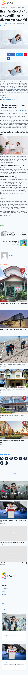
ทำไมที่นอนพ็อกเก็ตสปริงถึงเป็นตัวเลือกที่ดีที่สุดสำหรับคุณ (12, 97)
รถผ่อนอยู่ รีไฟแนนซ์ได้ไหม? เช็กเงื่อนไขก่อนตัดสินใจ (12, 542)
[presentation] (14, 622)
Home (1, 5)
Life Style (4, 609)
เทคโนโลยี (4, 594)
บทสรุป (2, 100)
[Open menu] (25, 3)
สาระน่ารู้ (3, 603)
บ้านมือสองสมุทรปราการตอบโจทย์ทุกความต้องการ (12, 415)
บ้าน (6, 5)
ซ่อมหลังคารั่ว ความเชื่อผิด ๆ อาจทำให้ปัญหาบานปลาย (12, 364)
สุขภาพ (4, 490)
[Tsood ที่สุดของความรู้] (8, 2)
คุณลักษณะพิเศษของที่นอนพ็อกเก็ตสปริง (9, 99)
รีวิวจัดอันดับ (5, 588)
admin (6, 23)
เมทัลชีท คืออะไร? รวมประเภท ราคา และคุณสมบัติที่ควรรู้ (13, 562)
